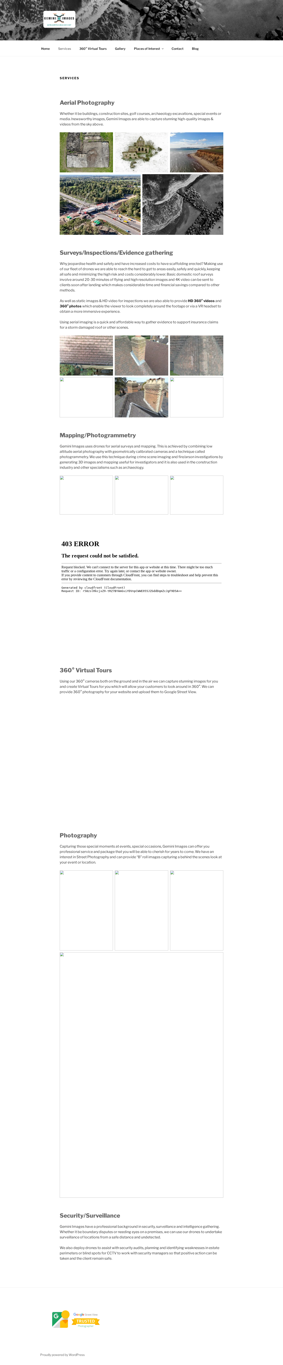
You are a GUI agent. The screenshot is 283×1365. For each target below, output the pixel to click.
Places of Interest (147, 48)
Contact (178, 48)
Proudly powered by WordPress (62, 1355)
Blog (195, 48)
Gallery (120, 48)
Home (45, 48)
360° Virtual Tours (93, 48)
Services (64, 48)
